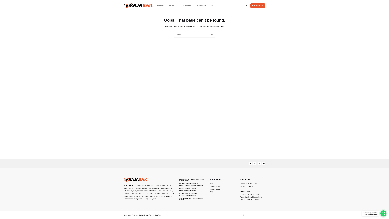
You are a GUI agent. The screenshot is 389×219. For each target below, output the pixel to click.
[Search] (247, 5)
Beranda (160, 5)
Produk (172, 5)
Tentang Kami (186, 5)
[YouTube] (263, 163)
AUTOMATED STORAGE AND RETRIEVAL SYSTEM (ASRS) (191, 180)
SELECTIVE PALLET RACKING (188, 193)
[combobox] (191, 35)
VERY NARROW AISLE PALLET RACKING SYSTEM (191, 199)
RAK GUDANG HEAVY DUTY (187, 191)
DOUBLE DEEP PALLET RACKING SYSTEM (191, 186)
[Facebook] (250, 163)
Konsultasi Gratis (257, 5)
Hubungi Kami (201, 5)
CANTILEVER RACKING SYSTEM (188, 183)
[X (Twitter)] (254, 163)
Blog (213, 5)
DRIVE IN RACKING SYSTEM (187, 188)
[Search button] (212, 34)
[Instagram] (259, 163)
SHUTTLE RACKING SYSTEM (188, 195)
